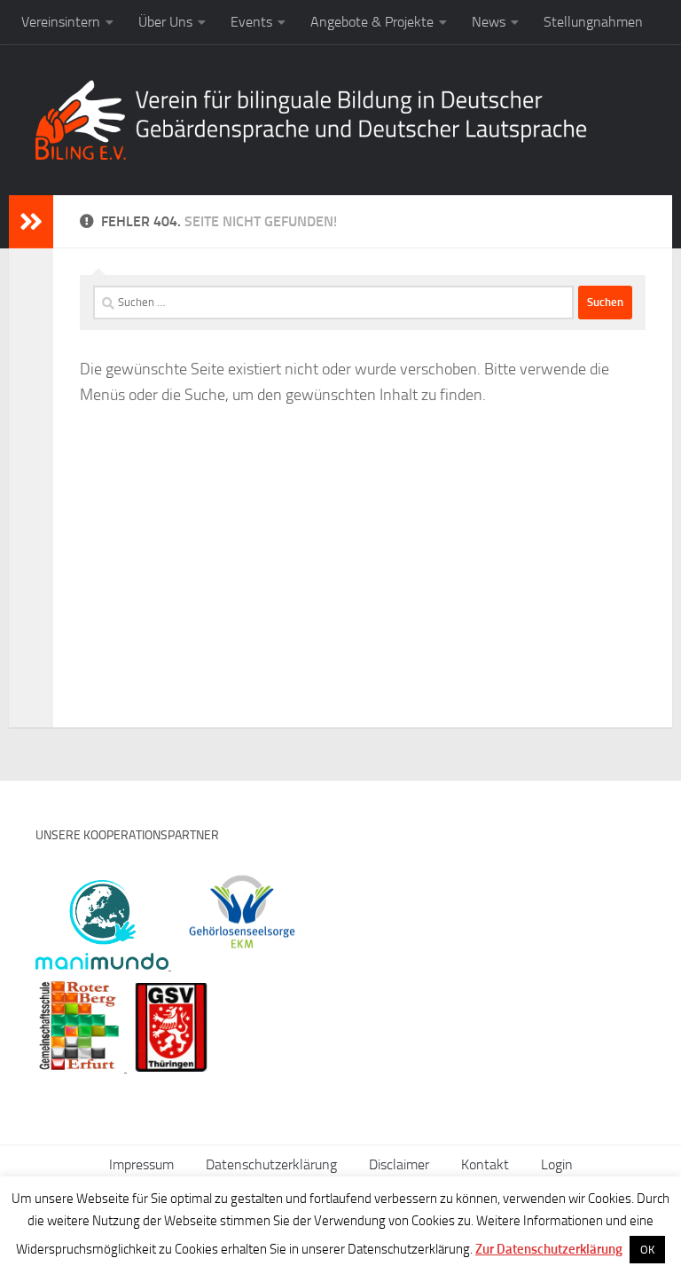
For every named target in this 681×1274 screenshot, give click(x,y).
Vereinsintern (60, 21)
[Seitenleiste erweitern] (31, 221)
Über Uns (165, 21)
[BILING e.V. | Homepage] (311, 120)
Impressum (141, 1164)
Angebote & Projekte (372, 21)
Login (557, 1164)
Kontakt (485, 1164)
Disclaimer (399, 1164)
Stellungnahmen (593, 21)
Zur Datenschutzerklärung (548, 1249)
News (488, 21)
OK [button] (647, 1249)
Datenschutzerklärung (271, 1164)
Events (251, 21)
